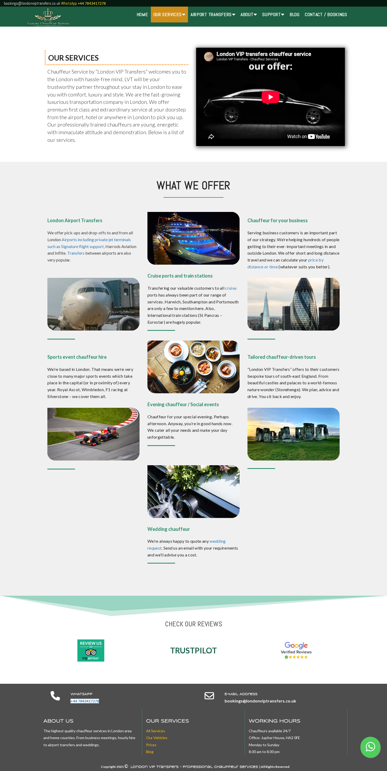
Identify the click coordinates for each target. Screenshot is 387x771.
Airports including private (85, 239)
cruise (230, 287)
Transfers (76, 252)
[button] (370, 747)
